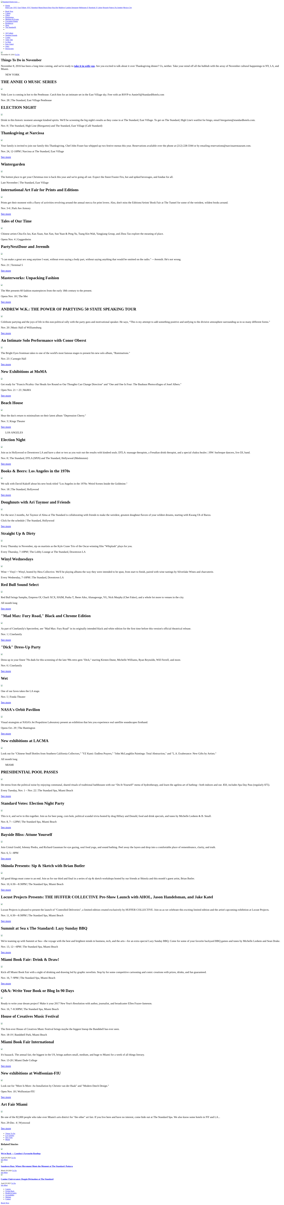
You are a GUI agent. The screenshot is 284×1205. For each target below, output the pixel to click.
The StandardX (10, 27)
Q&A (7, 46)
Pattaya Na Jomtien (116, 8)
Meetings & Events (12, 19)
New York (9, 1137)
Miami (7, 1139)
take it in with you (84, 66)
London (68, 8)
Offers (7, 15)
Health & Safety (11, 1193)
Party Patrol (9, 44)
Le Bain (8, 42)
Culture (8, 13)
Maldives (62, 8)
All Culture (9, 33)
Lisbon (100, 8)
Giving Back (9, 1191)
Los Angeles (9, 1135)
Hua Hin (55, 8)
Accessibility (9, 1195)
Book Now (9, 11)
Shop (7, 25)
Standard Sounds (11, 35)
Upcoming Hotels (11, 21)
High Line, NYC (11, 8)
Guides (7, 37)
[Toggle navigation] (19, 2)
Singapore (75, 8)
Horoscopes (9, 49)
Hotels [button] (7, 6)
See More (4, 1160)
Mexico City (127, 8)
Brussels (106, 8)
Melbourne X (83, 8)
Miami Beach (43, 8)
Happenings (9, 17)
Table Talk (9, 40)
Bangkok (34, 8)
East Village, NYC (24, 8)
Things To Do (10, 1133)
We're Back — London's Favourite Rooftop (21, 1153)
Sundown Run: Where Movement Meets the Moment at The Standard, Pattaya (37, 1166)
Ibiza (50, 8)
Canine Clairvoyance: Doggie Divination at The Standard (27, 1179)
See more (6, 157)
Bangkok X (93, 8)
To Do (17, 55)
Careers (8, 1189)
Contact (8, 1199)
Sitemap (8, 1197)
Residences (9, 23)
